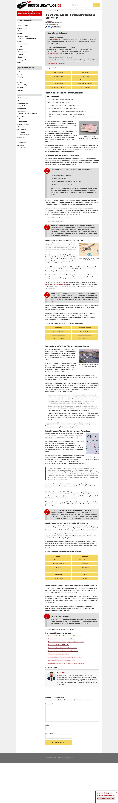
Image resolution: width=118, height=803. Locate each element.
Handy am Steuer (23, 44)
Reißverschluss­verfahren (84, 559)
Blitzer (20, 100)
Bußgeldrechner (22, 106)
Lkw (19, 79)
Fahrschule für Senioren (84, 331)
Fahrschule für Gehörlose (58, 331)
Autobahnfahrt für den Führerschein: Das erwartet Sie (62, 648)
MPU (19, 119)
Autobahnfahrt (58, 574)
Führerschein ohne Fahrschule (85, 83)
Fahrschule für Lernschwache (58, 335)
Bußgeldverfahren (23, 111)
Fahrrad (20, 74)
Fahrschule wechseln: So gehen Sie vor (58, 654)
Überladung (21, 57)
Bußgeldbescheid (23, 103)
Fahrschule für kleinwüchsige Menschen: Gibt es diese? (63, 651)
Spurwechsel (85, 556)
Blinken (85, 574)
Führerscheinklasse (52, 53)
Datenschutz (57, 759)
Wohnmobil (21, 87)
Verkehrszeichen (22, 148)
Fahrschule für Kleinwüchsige (85, 335)
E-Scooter (20, 90)
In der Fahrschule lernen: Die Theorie (59, 102)
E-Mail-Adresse (49, 733)
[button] (46, 27)
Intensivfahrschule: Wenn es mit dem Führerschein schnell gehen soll (71, 117)
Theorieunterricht (85, 567)
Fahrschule (21, 127)
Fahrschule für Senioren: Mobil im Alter (58, 645)
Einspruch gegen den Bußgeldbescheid (28, 113)
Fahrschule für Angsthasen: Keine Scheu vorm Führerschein (64, 636)
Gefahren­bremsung (58, 559)
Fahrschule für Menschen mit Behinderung (58, 338)
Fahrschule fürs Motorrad (85, 338)
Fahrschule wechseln (85, 79)
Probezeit (20, 49)
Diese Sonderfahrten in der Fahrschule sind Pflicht (61, 660)
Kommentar (49, 704)
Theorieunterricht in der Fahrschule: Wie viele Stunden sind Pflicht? (66, 663)
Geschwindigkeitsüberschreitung (27, 38)
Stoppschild (21, 137)
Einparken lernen (85, 72)
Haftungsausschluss (64, 759)
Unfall (19, 140)
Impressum (51, 759)
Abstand (20, 23)
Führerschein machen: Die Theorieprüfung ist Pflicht (66, 105)
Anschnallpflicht (22, 28)
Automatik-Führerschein (58, 72)
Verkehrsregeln (22, 145)
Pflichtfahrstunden (52, 63)
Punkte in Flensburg (23, 124)
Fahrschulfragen (58, 79)
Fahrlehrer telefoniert (58, 76)
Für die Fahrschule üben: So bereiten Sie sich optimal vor (68, 114)
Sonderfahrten (85, 563)
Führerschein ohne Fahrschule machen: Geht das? (61, 639)
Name (47, 725)
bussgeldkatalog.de (51, 10)
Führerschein (21, 132)
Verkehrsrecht (22, 142)
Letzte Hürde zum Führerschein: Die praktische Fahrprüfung (69, 111)
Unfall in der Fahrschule (85, 87)
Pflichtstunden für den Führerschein (58, 87)
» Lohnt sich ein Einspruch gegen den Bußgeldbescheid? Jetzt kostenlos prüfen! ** (29, 12)
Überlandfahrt (85, 571)
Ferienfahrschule (58, 327)
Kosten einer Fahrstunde (58, 563)
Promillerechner (22, 121)
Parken (20, 46)
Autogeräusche (84, 578)
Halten (20, 41)
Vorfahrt (20, 62)
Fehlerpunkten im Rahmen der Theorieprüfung (57, 284)
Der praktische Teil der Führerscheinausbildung (62, 108)
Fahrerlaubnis (56, 39)
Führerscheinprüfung (58, 83)
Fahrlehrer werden (85, 76)
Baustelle (20, 33)
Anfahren (58, 556)
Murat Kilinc (49, 21)
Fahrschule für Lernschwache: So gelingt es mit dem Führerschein (66, 642)
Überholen (21, 54)
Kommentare (57, 26)
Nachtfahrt (58, 571)
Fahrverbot (21, 116)
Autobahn (20, 31)
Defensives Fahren (58, 578)
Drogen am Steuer (23, 36)
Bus (19, 71)
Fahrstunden (58, 567)
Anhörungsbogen (23, 98)
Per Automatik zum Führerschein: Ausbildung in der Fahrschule (65, 657)
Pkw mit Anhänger (23, 85)
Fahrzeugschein (22, 129)
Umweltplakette (22, 60)
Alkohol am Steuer (23, 25)
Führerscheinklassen (23, 134)
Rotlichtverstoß (22, 52)
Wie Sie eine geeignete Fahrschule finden (60, 99)
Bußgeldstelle (22, 108)
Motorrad (20, 82)
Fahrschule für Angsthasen (85, 327)
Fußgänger (21, 77)
